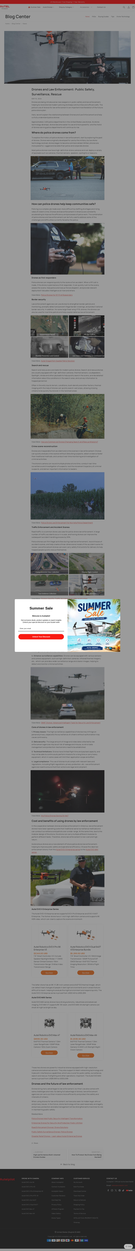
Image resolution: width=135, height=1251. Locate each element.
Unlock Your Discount (41, 637)
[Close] (117, 601)
